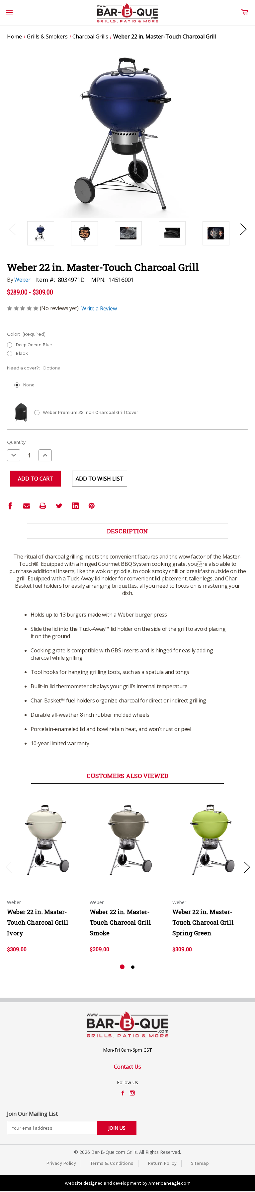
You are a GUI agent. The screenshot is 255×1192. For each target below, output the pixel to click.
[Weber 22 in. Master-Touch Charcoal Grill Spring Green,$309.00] (210, 840)
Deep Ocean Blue (34, 345)
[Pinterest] (91, 505)
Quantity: (17, 442)
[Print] (43, 505)
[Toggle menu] (13, 16)
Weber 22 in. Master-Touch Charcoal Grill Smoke (120, 922)
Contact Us (127, 1066)
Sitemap (200, 1163)
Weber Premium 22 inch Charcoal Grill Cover (90, 412)
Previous (12, 229)
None (28, 385)
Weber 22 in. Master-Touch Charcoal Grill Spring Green (203, 922)
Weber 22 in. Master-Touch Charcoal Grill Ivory (37, 922)
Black (22, 353)
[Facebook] (10, 505)
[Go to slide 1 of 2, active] (122, 967)
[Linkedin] (75, 505)
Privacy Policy (61, 1163)
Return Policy (162, 1163)
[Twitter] (59, 505)
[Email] (26, 505)
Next (243, 229)
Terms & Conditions (111, 1163)
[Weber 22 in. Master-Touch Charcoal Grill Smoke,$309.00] (127, 840)
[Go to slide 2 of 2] (132, 967)
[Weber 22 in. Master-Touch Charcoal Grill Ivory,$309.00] (45, 840)
